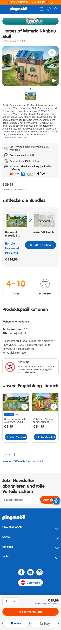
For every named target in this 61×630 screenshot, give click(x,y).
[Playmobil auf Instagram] (39, 572)
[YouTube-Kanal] (30, 572)
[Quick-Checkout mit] (16, 623)
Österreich (33, 582)
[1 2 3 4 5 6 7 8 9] (10, 601)
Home (6, 454)
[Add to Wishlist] (52, 53)
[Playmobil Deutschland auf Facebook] (21, 572)
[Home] (18, 9)
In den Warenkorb (30, 612)
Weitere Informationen (14, 137)
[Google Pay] (45, 623)
